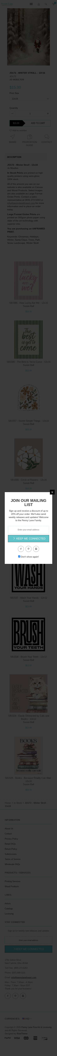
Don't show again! (30, 556)
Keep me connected (30, 538)
